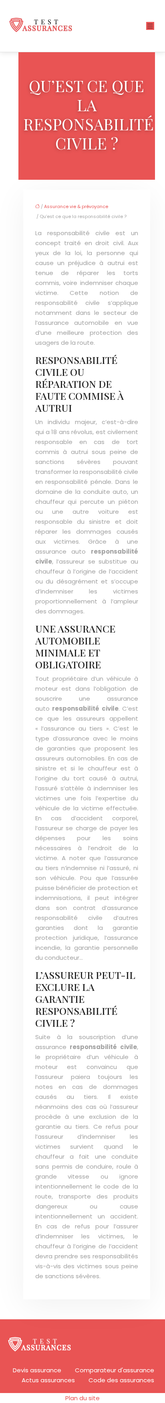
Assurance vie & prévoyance (76, 206)
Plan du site (82, 1398)
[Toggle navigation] (150, 26)
